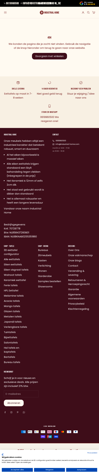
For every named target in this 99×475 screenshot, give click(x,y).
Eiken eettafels (13, 264)
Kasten (42, 260)
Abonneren (13, 403)
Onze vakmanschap (80, 255)
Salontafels (11, 342)
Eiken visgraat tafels (16, 269)
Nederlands (48, 420)
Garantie (73, 289)
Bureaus (43, 250)
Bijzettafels (10, 337)
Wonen (42, 271)
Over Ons (73, 250)
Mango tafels (12, 306)
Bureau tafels (12, 362)
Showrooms (45, 286)
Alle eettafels (12, 259)
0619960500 (12, 3)
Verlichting (44, 265)
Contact (73, 265)
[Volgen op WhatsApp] (24, 412)
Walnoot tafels (13, 275)
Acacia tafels (12, 301)
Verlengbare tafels (15, 327)
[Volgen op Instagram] (11, 412)
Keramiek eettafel (15, 280)
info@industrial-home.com (37, 3)
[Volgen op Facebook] (5, 412)
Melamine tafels (14, 295)
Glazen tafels (12, 311)
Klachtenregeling (78, 309)
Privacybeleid (92, 453)
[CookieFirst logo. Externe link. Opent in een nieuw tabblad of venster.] (3, 455)
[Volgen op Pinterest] (17, 412)
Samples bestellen (49, 281)
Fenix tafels (11, 285)
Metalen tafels (13, 316)
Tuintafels (10, 332)
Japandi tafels (13, 321)
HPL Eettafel (11, 290)
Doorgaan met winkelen (49, 56)
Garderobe (45, 276)
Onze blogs (75, 260)
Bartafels (9, 357)
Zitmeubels (45, 255)
